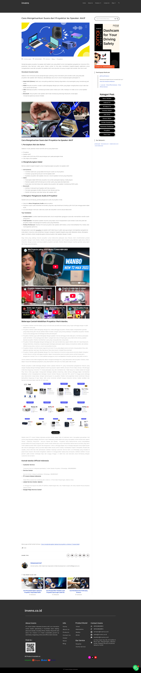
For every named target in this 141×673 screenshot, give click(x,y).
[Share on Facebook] (72, 555)
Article (48, 59)
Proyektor (60, 59)
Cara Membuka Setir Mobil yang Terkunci (78, 591)
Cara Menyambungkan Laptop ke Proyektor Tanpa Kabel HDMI (32, 591)
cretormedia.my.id (99, 146)
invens (25, 3)
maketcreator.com (114, 144)
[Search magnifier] (117, 19)
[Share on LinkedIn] (84, 555)
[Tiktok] (92, 657)
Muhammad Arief (36, 563)
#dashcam (112, 81)
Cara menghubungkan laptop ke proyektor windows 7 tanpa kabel (60, 544)
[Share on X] (76, 555)
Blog (53, 59)
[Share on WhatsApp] (68, 555)
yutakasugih (97, 144)
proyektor (39, 230)
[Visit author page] (25, 565)
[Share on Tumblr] (88, 555)
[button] (50, 428)
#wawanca (107, 81)
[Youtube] (95, 657)
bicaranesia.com (105, 144)
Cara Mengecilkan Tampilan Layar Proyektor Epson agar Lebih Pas (55, 591)
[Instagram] (89, 657)
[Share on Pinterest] (80, 555)
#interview (102, 81)
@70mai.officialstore (104, 76)
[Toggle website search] (119, 3)
